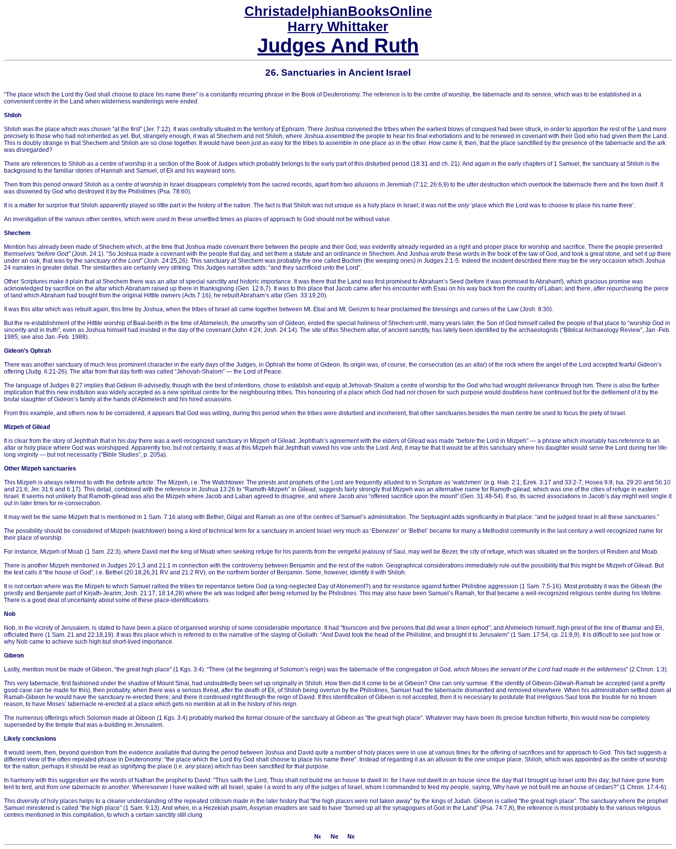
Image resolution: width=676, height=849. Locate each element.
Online (338, 11)
